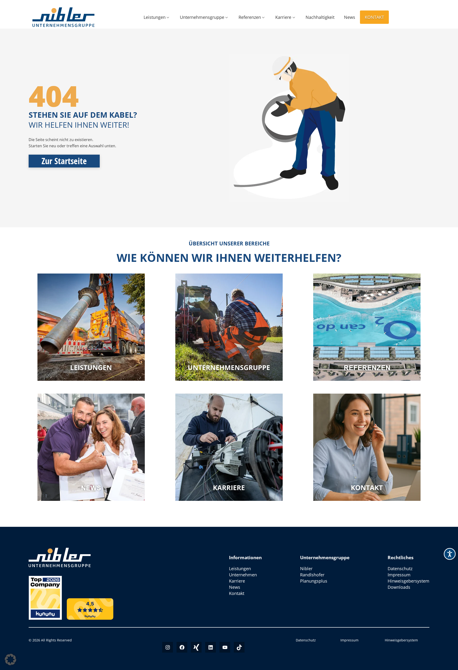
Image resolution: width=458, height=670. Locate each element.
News (349, 17)
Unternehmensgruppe (202, 17)
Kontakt (374, 17)
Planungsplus (313, 581)
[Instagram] (167, 647)
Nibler (306, 568)
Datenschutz (400, 568)
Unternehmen (243, 575)
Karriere (283, 17)
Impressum (399, 575)
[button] (10, 659)
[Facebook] (182, 647)
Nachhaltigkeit (320, 17)
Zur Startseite (64, 161)
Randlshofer (312, 575)
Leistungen (155, 17)
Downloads (399, 587)
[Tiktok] (239, 647)
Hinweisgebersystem (408, 581)
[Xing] (196, 647)
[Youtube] (224, 647)
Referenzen (250, 17)
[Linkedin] (210, 647)
